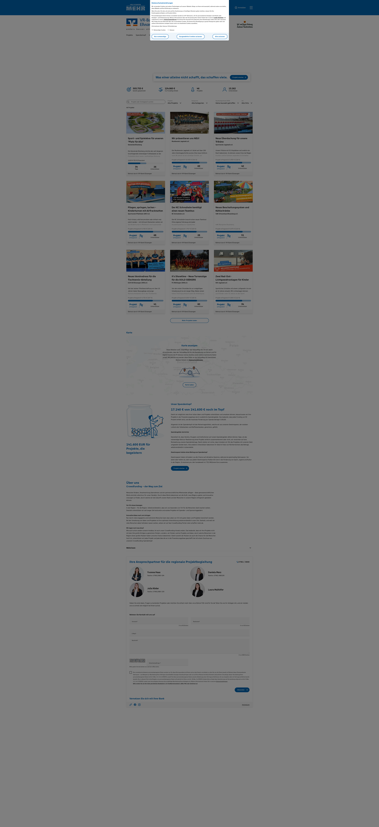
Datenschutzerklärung (170, 19)
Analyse (171, 30)
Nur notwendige (160, 36)
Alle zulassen (220, 36)
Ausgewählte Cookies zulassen (190, 36)
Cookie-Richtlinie (218, 17)
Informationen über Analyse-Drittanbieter (163, 26)
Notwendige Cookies (159, 30)
